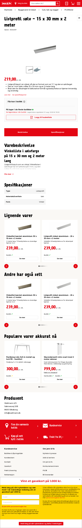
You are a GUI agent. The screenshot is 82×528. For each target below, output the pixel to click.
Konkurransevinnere (51, 466)
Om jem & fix (48, 462)
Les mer (7, 95)
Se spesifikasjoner (19, 95)
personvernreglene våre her (55, 497)
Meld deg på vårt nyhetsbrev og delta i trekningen (41, 524)
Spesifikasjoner (57, 132)
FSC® (45, 470)
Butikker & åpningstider (13, 453)
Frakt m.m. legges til (50, 372)
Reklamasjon (9, 475)
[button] (39, 266)
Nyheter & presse (49, 453)
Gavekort (7, 466)
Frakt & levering (10, 470)
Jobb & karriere (49, 458)
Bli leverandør (48, 475)
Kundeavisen (9, 458)
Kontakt (7, 462)
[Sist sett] (79, 18)
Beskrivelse (23, 132)
